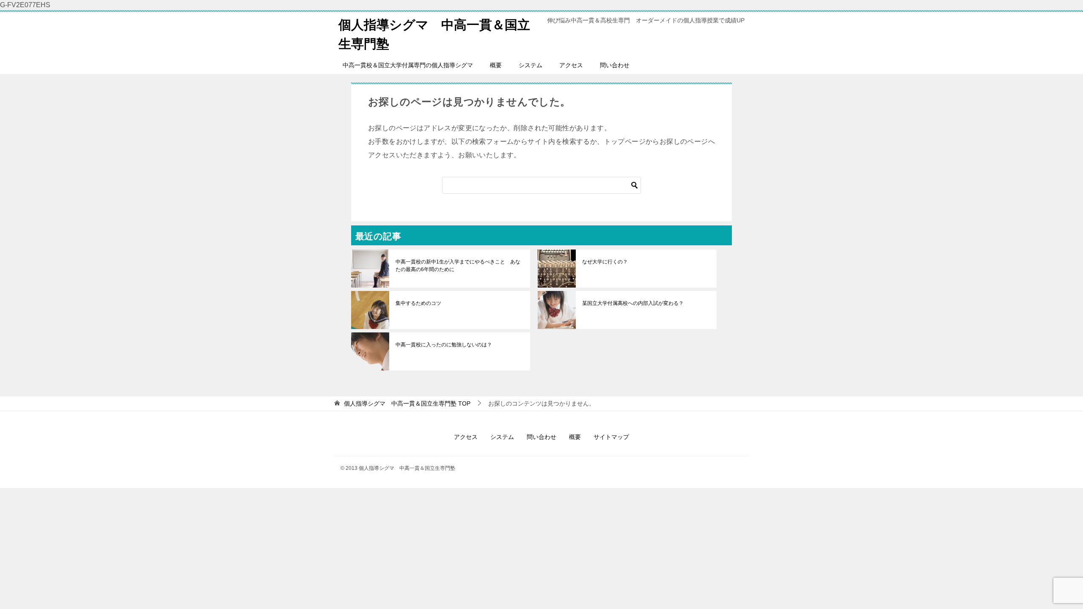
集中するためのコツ (418, 303)
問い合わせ (614, 65)
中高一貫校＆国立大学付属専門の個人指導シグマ (408, 65)
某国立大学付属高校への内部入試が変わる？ (633, 303)
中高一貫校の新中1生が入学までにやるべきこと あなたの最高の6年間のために (458, 265)
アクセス (571, 65)
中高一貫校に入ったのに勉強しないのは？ (444, 345)
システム (530, 65)
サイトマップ (611, 436)
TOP (407, 403)
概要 (496, 65)
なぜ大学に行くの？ (605, 262)
